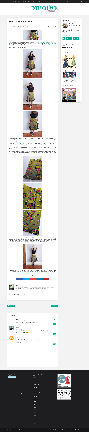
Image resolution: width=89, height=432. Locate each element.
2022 (35, 377)
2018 (35, 401)
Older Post (54, 305)
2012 (35, 418)
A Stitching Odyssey (19, 429)
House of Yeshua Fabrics (43, 42)
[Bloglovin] (77, 38)
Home (48, 429)
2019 (35, 399)
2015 (35, 410)
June (35, 390)
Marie (15, 26)
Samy (17, 319)
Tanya (17, 327)
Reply (55, 324)
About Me (12, 1)
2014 (35, 412)
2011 (35, 420)
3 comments (53, 26)
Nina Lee (19, 143)
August (35, 384)
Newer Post (11, 305)
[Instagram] (67, 38)
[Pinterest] (74, 38)
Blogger (21, 393)
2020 (35, 396)
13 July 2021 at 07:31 (20, 329)
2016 (35, 407)
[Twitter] (64, 38)
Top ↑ (79, 429)
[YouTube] (70, 38)
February (36, 392)
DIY (23, 1)
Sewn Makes (18, 1)
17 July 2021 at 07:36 (20, 339)
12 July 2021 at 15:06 (20, 320)
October (36, 382)
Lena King (48, 43)
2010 (35, 423)
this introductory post (20, 46)
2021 (35, 380)
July (35, 387)
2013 (35, 415)
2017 (35, 404)
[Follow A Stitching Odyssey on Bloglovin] (12, 377)
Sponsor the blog (36, 1)
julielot (17, 337)
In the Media (27, 1)
